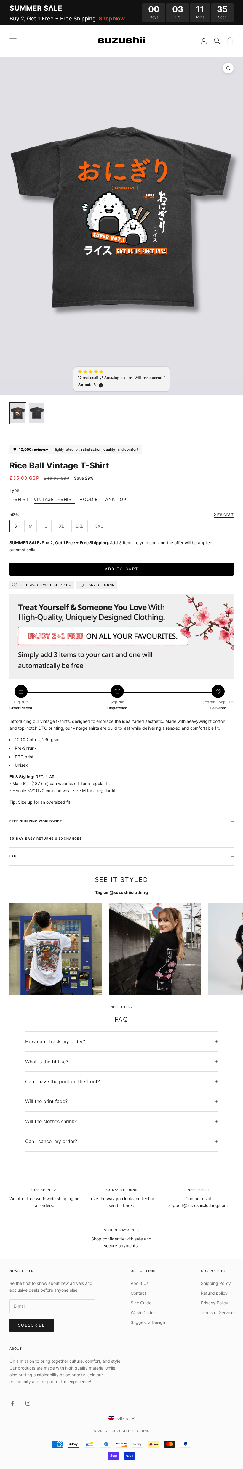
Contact (138, 1292)
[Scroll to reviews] (121, 436)
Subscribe (31, 1325)
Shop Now (112, 18)
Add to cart (121, 568)
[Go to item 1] (17, 413)
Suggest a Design (148, 1322)
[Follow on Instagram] (28, 1403)
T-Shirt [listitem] (19, 499)
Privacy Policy (214, 1302)
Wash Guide (142, 1312)
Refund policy (214, 1292)
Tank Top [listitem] (115, 499)
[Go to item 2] (36, 413)
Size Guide (141, 1302)
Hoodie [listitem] (88, 499)
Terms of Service (217, 1312)
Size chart (224, 514)
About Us (139, 1283)
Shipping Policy (216, 1283)
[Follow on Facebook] (12, 1403)
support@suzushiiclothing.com (198, 1205)
